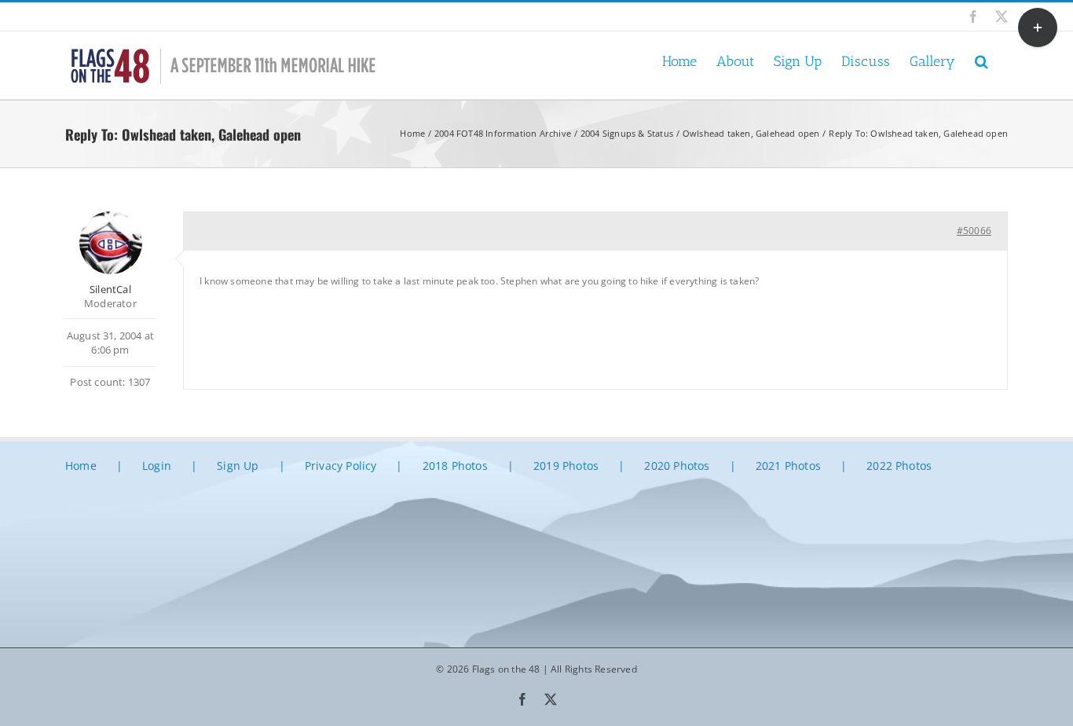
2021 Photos (788, 465)
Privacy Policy (341, 465)
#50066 (974, 230)
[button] (981, 60)
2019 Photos (566, 465)
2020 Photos (676, 465)
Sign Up (237, 465)
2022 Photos (899, 465)
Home (81, 465)
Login (156, 465)
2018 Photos (455, 465)
